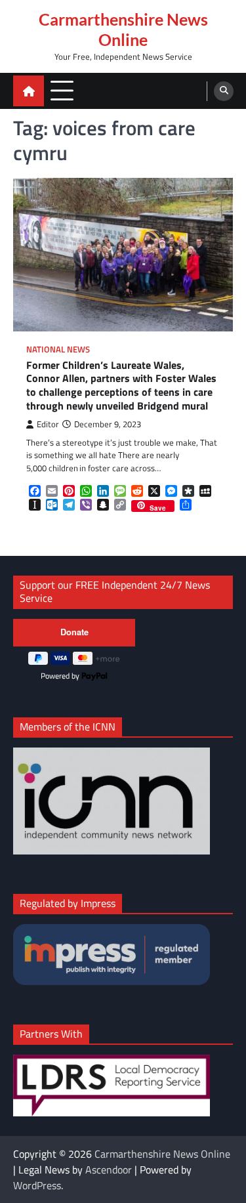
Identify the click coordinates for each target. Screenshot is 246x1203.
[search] (224, 91)
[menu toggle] (62, 90)
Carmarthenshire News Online (123, 29)
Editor (48, 424)
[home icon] (28, 90)
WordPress (37, 1185)
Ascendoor (108, 1169)
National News (58, 349)
